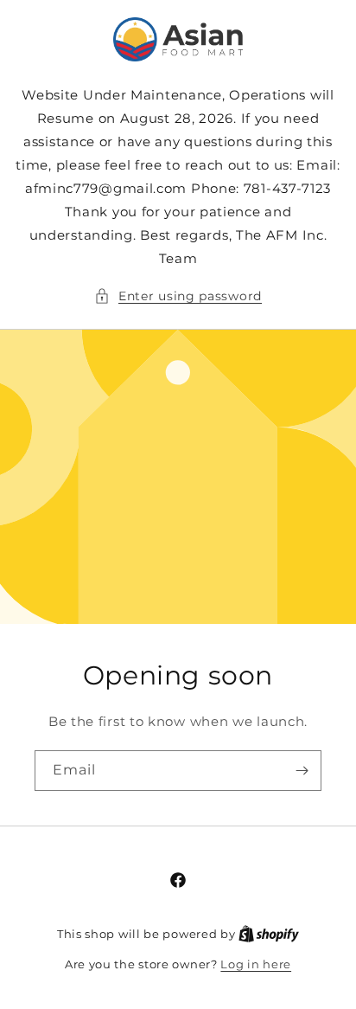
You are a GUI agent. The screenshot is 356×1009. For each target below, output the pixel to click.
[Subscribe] (302, 770)
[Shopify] (268, 934)
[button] (178, 296)
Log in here (255, 964)
